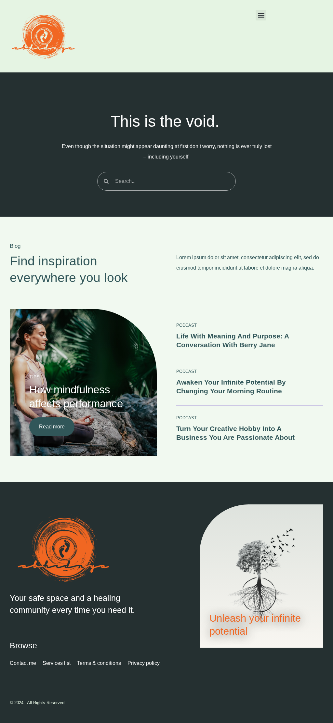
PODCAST (186, 325)
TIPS (34, 376)
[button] (261, 15)
